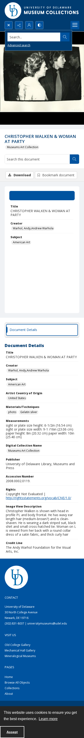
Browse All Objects (17, 683)
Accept (12, 732)
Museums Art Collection (22, 147)
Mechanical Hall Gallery (20, 650)
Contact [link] (11, 597)
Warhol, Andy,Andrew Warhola (33, 228)
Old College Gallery (17, 645)
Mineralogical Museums (20, 656)
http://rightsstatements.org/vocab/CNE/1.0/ (38, 498)
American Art (21, 242)
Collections (12, 688)
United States (17, 398)
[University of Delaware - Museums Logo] (42, 10)
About (9, 694)
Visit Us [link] (10, 635)
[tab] (42, 195)
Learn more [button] (48, 719)
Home (9, 677)
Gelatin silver (28, 412)
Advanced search (18, 45)
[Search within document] (74, 159)
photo (12, 412)
